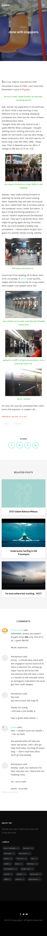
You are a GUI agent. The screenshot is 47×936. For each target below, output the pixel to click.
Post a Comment (10, 792)
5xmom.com (17, 630)
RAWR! (6, 5)
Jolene (23, 278)
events (23, 27)
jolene (14, 727)
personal (18, 424)
